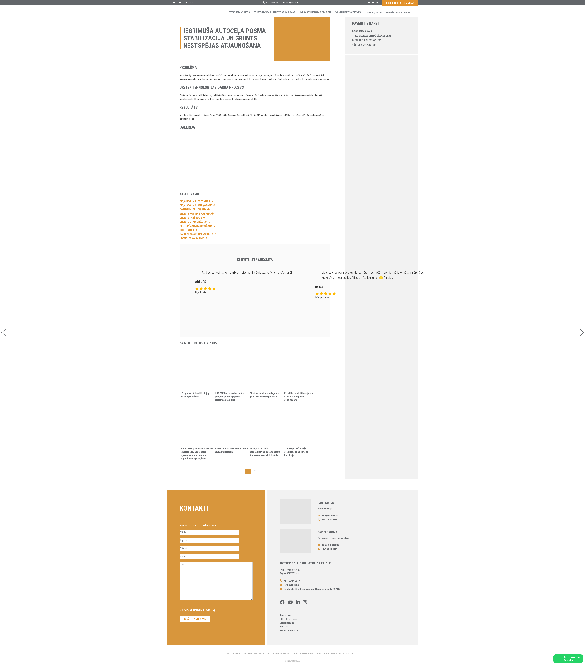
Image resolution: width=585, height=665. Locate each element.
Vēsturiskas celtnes (348, 12)
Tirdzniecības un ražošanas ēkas (274, 12)
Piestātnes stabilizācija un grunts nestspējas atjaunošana (298, 396)
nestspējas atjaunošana (196, 226)
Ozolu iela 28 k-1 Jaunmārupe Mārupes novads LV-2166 (311, 589)
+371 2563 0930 (329, 519)
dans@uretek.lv (329, 515)
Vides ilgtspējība (287, 623)
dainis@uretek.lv (330, 544)
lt (380, 2)
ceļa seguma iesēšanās (195, 201)
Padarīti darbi (393, 12)
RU (369, 2)
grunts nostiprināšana (195, 213)
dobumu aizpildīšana (193, 209)
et (373, 2)
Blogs (407, 12)
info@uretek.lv (292, 2)
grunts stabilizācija (194, 221)
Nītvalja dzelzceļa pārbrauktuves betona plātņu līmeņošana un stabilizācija (265, 452)
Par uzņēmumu (374, 12)
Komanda (284, 626)
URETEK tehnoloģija (288, 619)
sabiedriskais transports (197, 234)
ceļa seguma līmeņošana (196, 205)
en (377, 2)
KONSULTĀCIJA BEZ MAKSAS (400, 3)
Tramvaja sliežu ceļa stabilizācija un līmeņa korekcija (296, 452)
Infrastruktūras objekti (315, 12)
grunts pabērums (191, 217)
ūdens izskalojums (192, 238)
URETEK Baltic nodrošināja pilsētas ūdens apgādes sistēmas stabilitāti (229, 396)
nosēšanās (187, 230)
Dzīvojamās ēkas (239, 12)
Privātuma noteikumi (289, 630)
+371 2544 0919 (273, 2)
